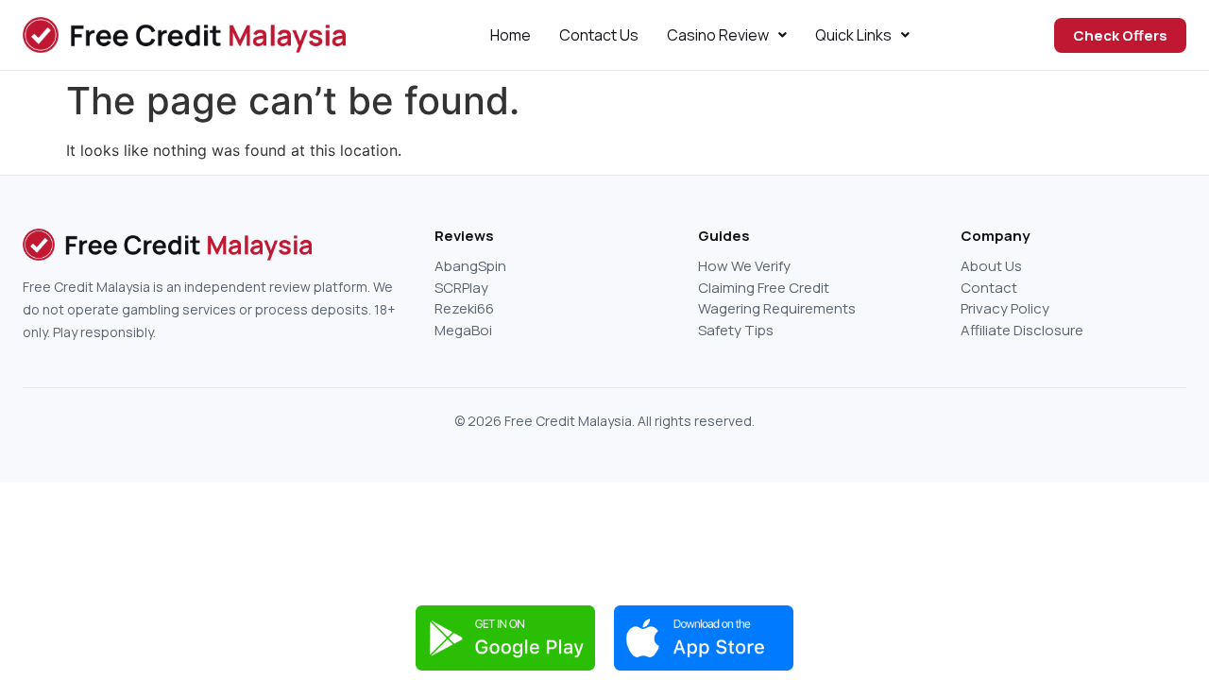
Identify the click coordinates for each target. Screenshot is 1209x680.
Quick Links (853, 35)
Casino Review (718, 35)
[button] (727, 35)
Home (510, 35)
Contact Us (599, 35)
